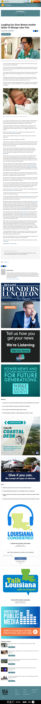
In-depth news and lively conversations (20, 543)
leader (7, 189)
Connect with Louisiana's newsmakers (20, 600)
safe (10, 179)
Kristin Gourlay (11, 30)
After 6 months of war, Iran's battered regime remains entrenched (14, 409)
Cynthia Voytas (15, 132)
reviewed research (24, 211)
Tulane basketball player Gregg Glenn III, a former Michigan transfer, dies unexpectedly (19, 491)
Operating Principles (35, 689)
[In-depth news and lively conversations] (20, 522)
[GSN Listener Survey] (20, 346)
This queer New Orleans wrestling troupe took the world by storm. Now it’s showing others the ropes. (21, 498)
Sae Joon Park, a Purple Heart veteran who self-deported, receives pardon (16, 406)
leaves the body (14, 190)
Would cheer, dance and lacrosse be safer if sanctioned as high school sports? (17, 487)
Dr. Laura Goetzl (35, 201)
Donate (36, 1)
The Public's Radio (12, 243)
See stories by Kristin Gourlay (12, 278)
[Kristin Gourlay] (3, 272)
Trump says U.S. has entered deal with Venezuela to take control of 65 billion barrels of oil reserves (21, 402)
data (37, 177)
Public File (24, 689)
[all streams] (39, 5)
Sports (2, 484)
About (16, 689)
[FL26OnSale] (20, 305)
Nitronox (4, 152)
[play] (3, 5)
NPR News (3, 399)
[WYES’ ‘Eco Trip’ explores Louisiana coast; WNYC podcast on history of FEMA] (4, 645)
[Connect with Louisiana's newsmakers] (20, 583)
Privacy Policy (17, 694)
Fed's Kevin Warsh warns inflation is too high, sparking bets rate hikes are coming (17, 412)
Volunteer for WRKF (26, 694)
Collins (11, 163)
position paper (29, 196)
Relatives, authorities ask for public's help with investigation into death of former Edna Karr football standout (21, 495)
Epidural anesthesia (32, 166)
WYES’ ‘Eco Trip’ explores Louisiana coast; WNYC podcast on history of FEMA (21, 643)
